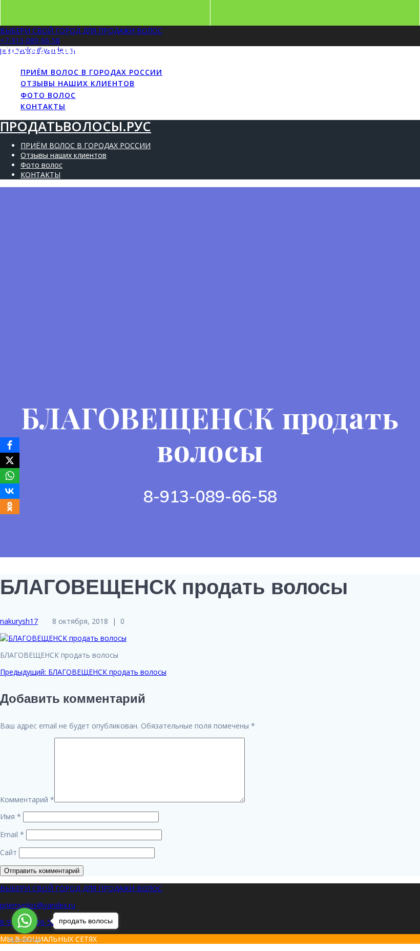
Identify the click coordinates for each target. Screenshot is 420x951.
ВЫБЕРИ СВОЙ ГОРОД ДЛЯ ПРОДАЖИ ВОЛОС (81, 30)
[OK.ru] (9, 506)
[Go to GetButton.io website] (24, 940)
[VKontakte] (9, 491)
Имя (10, 816)
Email (12, 834)
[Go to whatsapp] (24, 921)
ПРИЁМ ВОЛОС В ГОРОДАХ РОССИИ (91, 72)
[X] (9, 460)
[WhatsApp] (9, 475)
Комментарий (27, 799)
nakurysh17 (19, 621)
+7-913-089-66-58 (30, 40)
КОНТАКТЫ (43, 106)
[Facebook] (9, 445)
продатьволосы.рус (75, 53)
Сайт (8, 852)
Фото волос (48, 95)
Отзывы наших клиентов (77, 83)
